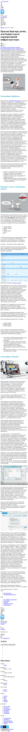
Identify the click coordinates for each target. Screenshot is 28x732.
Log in (5, 689)
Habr (8, 730)
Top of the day (4, 644)
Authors (5, 700)
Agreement (6, 711)
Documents (6, 710)
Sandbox (6, 701)
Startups (5, 723)
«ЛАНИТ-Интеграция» (15, 100)
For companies (7, 709)
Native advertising (8, 721)
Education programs (8, 722)
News (5, 697)
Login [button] (2, 9)
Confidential (6, 713)
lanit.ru (5, 665)
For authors (6, 707)
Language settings (5, 729)
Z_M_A (16, 589)
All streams (5, 1)
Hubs (5, 698)
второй (19, 283)
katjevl (5, 684)
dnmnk (2, 27)
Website (2, 624)
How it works (7, 706)
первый (14, 283)
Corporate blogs (7, 718)
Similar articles (12, 644)
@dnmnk (3, 629)
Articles (5, 696)
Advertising (6, 719)
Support (11, 729)
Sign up (5, 691)
